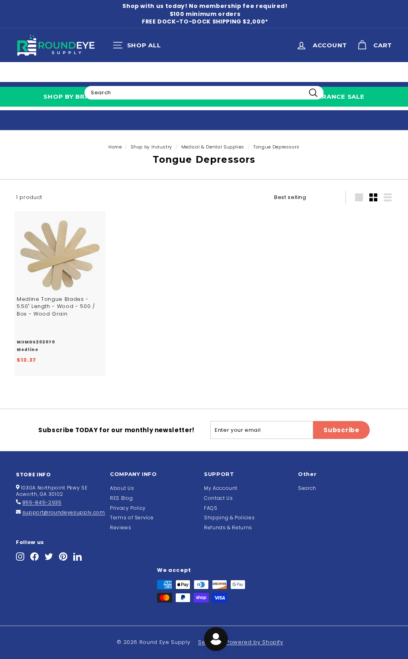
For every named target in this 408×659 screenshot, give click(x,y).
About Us (122, 488)
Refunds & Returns (228, 527)
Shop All (139, 47)
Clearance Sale (334, 96)
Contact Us (218, 498)
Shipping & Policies (229, 517)
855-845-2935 (42, 502)
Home (115, 147)
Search (307, 488)
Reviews (120, 527)
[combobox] (204, 92)
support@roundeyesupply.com (63, 512)
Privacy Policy (128, 508)
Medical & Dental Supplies (212, 147)
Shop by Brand (71, 96)
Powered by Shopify (254, 642)
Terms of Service (131, 517)
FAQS (211, 508)
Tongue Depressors (276, 147)
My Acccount (220, 488)
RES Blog (121, 498)
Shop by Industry (151, 147)
